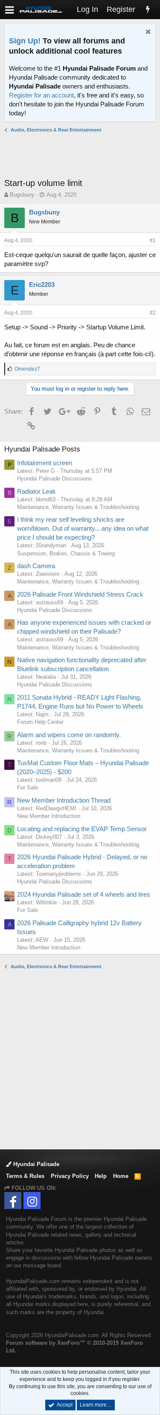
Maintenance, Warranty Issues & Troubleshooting (78, 507)
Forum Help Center (40, 722)
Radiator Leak (36, 491)
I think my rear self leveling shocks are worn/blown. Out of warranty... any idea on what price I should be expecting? (82, 528)
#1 (153, 240)
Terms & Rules (25, 1176)
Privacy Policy (70, 1176)
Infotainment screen (44, 462)
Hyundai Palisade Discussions (54, 478)
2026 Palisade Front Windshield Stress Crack (80, 594)
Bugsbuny (22, 195)
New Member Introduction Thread (64, 800)
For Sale (27, 787)
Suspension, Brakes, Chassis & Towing (66, 553)
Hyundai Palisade (35, 1164)
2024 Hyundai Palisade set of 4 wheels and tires (83, 894)
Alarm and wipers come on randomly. (69, 734)
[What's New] (148, 9)
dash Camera (36, 565)
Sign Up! (25, 41)
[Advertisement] (82, 155)
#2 (153, 313)
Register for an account (41, 95)
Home (120, 1176)
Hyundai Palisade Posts (42, 449)
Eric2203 (42, 284)
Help (101, 1176)
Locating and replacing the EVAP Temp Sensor (82, 828)
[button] (9, 9)
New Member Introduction (48, 816)
